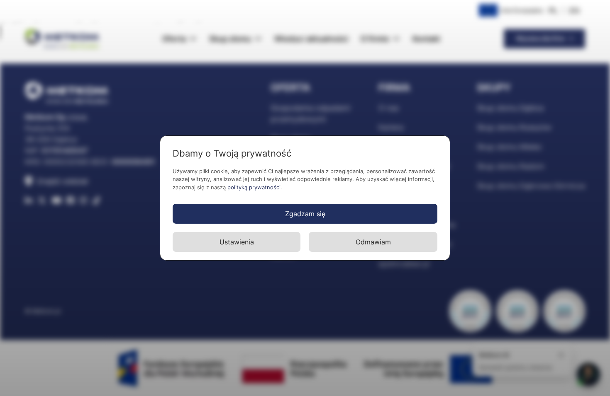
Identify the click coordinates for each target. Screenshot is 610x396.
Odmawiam (373, 242)
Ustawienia (237, 242)
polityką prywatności (254, 187)
